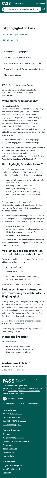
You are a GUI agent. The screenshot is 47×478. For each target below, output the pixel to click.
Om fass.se (8, 434)
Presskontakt (8, 445)
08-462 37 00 (16, 413)
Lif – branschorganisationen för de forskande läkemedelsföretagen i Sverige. (21, 392)
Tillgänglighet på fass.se (13, 437)
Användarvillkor (10, 452)
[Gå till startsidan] (6, 3)
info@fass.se (18, 370)
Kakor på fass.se (10, 448)
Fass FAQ (7, 472)
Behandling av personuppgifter (16, 441)
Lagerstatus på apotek (12, 465)
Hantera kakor (9, 456)
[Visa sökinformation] (43, 9)
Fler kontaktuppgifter (12, 424)
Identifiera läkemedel (12, 469)
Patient (17, 3)
